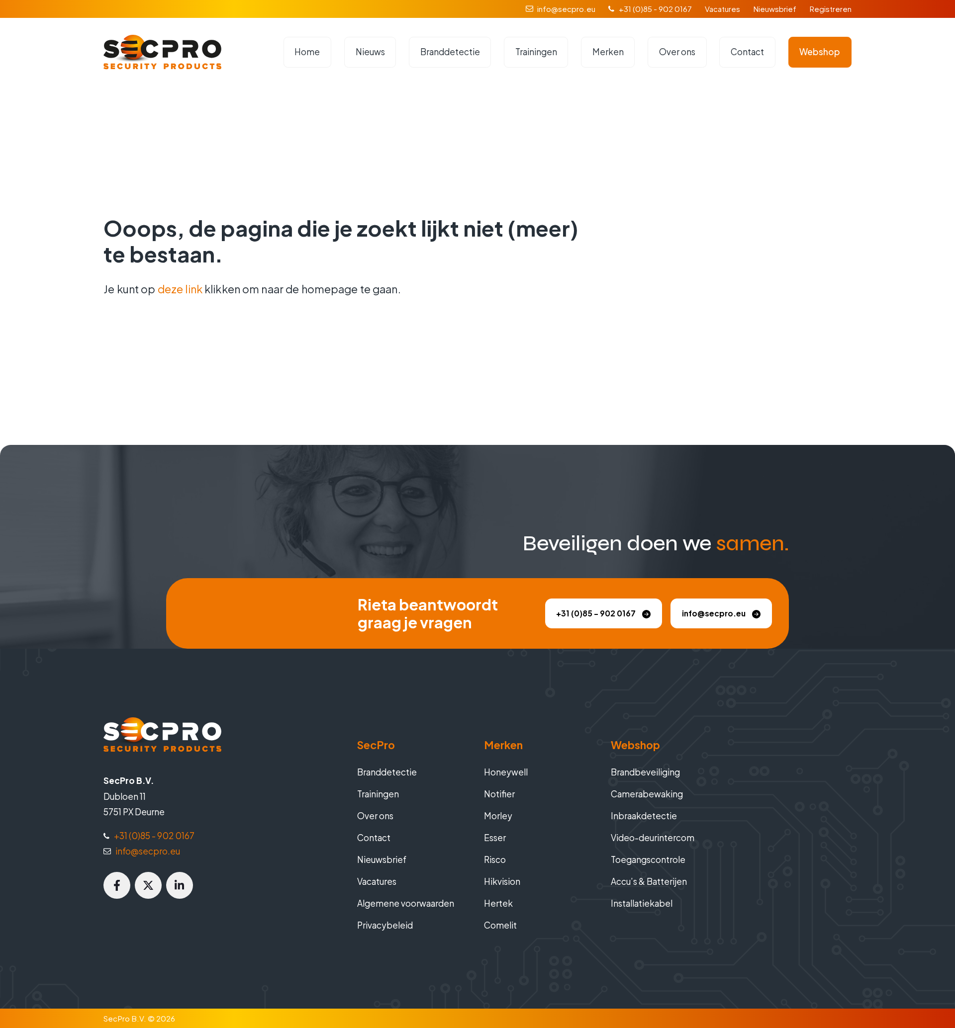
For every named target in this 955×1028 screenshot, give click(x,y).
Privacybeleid (385, 925)
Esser (495, 837)
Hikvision (502, 881)
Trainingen (536, 51)
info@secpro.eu (566, 8)
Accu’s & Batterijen (649, 881)
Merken (608, 51)
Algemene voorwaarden (405, 903)
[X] (148, 885)
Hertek (498, 903)
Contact (747, 51)
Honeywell (506, 772)
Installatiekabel (641, 903)
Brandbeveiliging (645, 772)
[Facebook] (116, 885)
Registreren (830, 8)
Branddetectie (450, 51)
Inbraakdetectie (644, 815)
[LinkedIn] (179, 885)
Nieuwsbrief (774, 8)
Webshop (819, 51)
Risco (495, 859)
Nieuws (370, 51)
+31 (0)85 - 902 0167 (655, 8)
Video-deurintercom (652, 837)
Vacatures (722, 8)
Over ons (677, 51)
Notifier (499, 793)
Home (307, 51)
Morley (498, 815)
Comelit (500, 925)
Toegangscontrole (648, 859)
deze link (180, 289)
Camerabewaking (647, 793)
